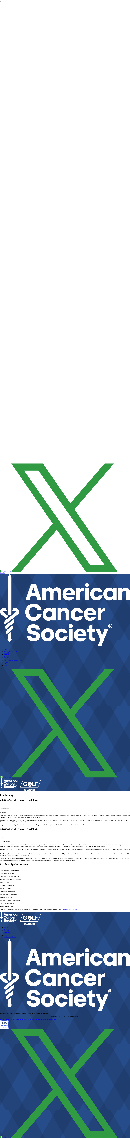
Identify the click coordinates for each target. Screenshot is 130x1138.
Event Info (6, 653)
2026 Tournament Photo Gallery (13, 660)
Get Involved (7, 662)
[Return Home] (20, 924)
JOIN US (2, 573)
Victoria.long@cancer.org (69, 909)
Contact (6, 665)
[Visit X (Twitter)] (64, 571)
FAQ (5, 664)
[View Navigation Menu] (0, 1)
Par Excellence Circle (10, 937)
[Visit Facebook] (0, 571)
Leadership (7, 654)
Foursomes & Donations (10, 651)
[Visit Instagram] (6, 571)
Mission (6, 657)
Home (5, 649)
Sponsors (6, 656)
